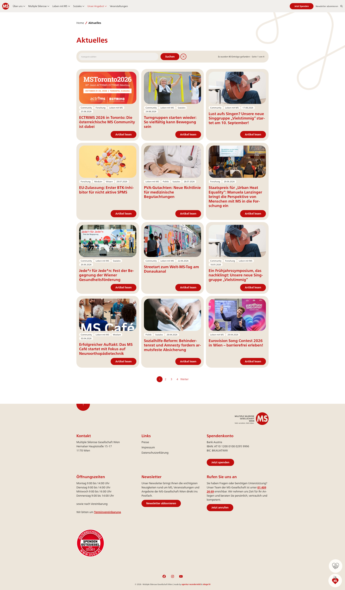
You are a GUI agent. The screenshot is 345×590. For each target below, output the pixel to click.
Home (80, 23)
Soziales (77, 6)
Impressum (148, 447)
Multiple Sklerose (37, 6)
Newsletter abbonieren (161, 503)
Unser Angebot (95, 6)
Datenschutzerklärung (155, 452)
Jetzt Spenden (301, 6)
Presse (145, 442)
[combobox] (118, 56)
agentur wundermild (191, 584)
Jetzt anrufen (220, 507)
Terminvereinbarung (107, 512)
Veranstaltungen (119, 6)
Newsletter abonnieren (327, 6)
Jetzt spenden (220, 462)
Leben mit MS (59, 6)
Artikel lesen (123, 134)
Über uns (18, 6)
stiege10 (206, 584)
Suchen (170, 56)
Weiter (184, 379)
